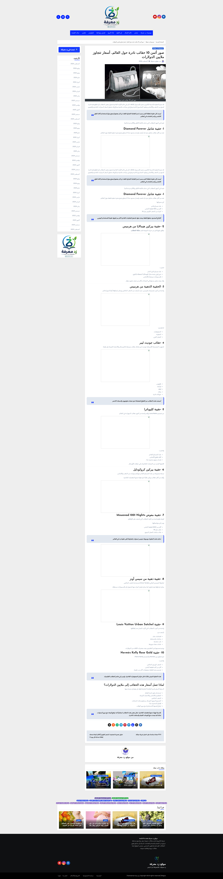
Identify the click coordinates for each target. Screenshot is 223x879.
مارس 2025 (76, 142)
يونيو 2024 (76, 183)
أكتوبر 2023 (76, 220)
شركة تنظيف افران (161, 803)
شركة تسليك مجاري (82, 800)
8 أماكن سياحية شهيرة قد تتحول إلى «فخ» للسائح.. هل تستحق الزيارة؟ (99, 781)
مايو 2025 (77, 133)
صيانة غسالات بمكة (123, 803)
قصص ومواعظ (100, 33)
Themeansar (131, 875)
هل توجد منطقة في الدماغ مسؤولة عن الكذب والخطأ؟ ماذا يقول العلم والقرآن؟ (153, 781)
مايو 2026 (77, 77)
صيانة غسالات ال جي (135, 803)
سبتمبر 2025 (76, 114)
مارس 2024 (76, 197)
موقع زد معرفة (155, 61)
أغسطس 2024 (75, 174)
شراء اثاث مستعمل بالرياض (120, 798)
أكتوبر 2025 (76, 110)
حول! (59, 875)
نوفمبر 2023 (76, 215)
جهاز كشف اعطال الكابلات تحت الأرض (100, 800)
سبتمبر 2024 (76, 169)
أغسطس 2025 (75, 119)
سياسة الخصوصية (88, 875)
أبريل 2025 (76, 137)
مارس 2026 (76, 87)
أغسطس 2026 (75, 64)
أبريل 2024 (76, 192)
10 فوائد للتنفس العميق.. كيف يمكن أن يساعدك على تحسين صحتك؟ (152, 825)
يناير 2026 (76, 96)
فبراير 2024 (76, 202)
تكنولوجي (91, 33)
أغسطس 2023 (75, 229)
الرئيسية (99, 875)
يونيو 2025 (76, 128)
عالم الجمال (128, 33)
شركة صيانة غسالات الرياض (108, 803)
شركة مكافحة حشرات (63, 803)
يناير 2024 (76, 206)
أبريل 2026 (76, 82)
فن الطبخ (119, 33)
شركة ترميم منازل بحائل (120, 800)
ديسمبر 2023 (76, 211)
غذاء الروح (111, 33)
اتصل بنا (65, 875)
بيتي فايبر (143, 800)
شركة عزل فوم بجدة (134, 800)
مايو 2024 (77, 188)
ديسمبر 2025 (76, 100)
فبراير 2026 (76, 91)
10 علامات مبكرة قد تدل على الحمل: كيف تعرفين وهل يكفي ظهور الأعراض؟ (98, 825)
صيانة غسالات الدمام (148, 803)
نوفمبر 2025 (76, 105)
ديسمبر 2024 (75, 156)
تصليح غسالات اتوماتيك (77, 803)
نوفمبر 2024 (76, 160)
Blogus (163, 875)
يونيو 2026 (76, 73)
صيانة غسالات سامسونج (91, 803)
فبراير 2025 (76, 146)
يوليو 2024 (76, 179)
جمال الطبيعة (75, 33)
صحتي (136, 33)
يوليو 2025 (76, 123)
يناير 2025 (77, 151)
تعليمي (84, 33)
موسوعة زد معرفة (146, 33)
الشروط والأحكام (75, 875)
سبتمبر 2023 (76, 225)
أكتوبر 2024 (76, 165)
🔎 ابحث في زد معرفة (69, 50)
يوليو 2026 (76, 68)
